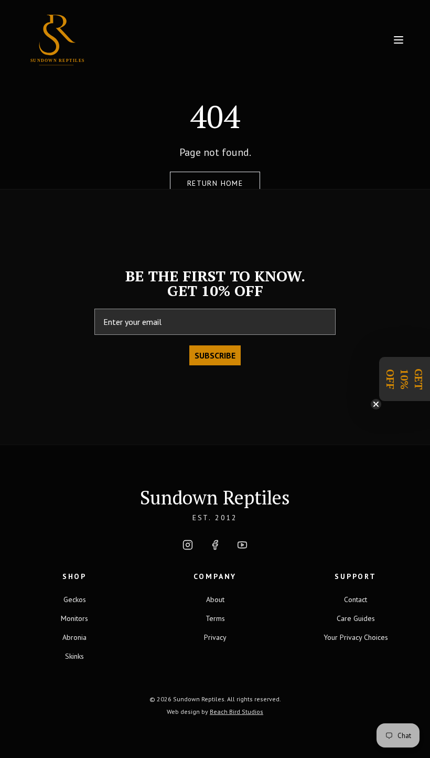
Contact (355, 599)
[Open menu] (398, 40)
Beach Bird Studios (236, 711)
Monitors (74, 618)
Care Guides (356, 618)
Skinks (74, 656)
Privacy (215, 637)
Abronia (74, 637)
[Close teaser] (376, 404)
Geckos (74, 599)
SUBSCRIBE (215, 355)
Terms (215, 618)
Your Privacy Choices (356, 637)
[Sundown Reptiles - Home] (98, 39)
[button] (404, 379)
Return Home (215, 183)
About (215, 599)
